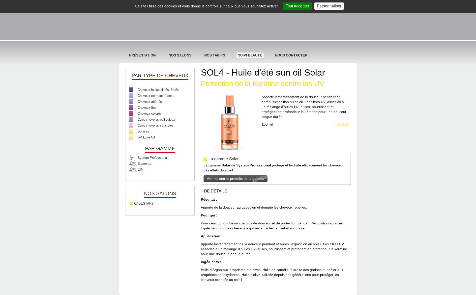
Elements (144, 163)
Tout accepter (297, 6)
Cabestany (144, 203)
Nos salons (180, 55)
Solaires (143, 131)
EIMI (141, 169)
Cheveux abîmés (150, 102)
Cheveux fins (147, 107)
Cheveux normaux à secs (156, 96)
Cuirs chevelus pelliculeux (156, 119)
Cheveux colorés (150, 113)
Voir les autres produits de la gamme (235, 179)
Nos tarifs (214, 55)
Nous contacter (291, 55)
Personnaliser (329, 6)
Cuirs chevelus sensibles (156, 125)
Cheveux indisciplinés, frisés (158, 90)
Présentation (142, 55)
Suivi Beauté (250, 55)
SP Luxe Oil (146, 137)
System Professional (153, 158)
